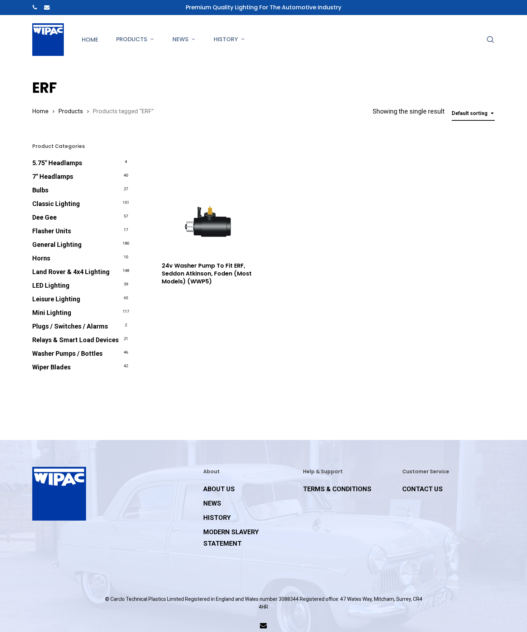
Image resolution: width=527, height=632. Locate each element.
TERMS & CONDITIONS (337, 489)
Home (40, 111)
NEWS (212, 503)
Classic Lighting (56, 203)
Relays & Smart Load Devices (75, 340)
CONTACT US (422, 489)
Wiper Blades (51, 367)
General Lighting (57, 244)
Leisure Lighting (56, 299)
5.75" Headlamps (57, 163)
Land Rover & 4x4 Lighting (71, 272)
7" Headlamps (52, 176)
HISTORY (217, 517)
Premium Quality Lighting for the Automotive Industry (263, 7)
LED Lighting (51, 285)
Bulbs (40, 190)
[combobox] (473, 113)
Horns (41, 258)
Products (70, 111)
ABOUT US (219, 489)
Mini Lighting (51, 312)
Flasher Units (51, 231)
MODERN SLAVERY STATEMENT (231, 537)
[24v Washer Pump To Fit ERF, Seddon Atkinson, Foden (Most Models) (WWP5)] (208, 198)
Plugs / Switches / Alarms (70, 326)
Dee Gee (44, 217)
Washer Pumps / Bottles (67, 353)
